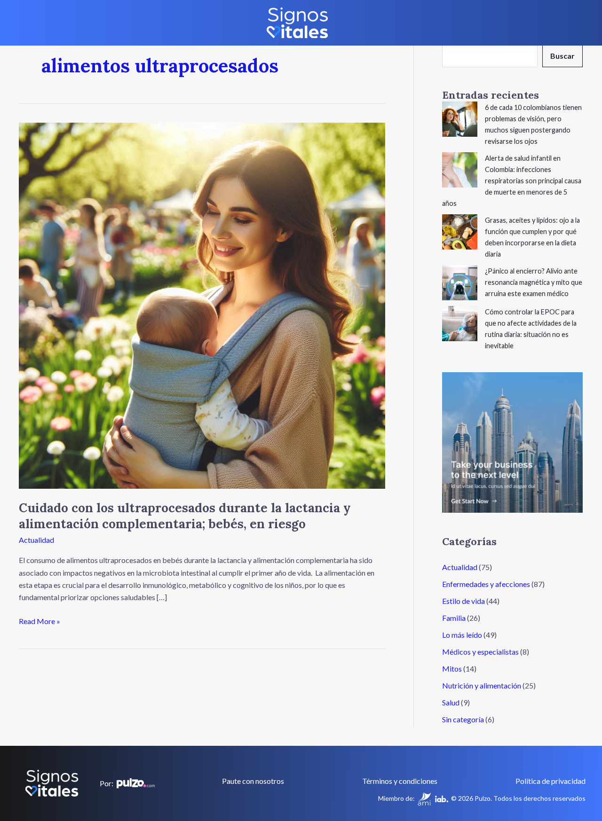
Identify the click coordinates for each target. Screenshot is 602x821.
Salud (450, 702)
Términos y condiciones (399, 780)
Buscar (562, 55)
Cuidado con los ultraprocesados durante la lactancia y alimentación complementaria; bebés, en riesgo (185, 516)
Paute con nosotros (253, 780)
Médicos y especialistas (480, 651)
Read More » (39, 620)
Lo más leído (462, 634)
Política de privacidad (550, 780)
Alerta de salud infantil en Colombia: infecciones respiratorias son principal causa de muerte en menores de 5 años (511, 180)
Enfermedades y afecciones (486, 583)
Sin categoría (463, 719)
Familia (454, 617)
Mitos (452, 668)
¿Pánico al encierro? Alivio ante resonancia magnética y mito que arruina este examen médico (533, 282)
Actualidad (36, 539)
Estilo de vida (463, 600)
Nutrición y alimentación (481, 685)
